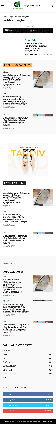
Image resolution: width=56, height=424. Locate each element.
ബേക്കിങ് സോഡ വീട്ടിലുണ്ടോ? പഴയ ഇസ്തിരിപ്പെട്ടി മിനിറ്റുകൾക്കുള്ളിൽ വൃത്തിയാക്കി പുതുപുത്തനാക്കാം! (17, 80)
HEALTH (6, 72)
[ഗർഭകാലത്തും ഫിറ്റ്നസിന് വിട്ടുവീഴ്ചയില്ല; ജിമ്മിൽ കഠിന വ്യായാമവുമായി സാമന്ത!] (43, 122)
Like (50, 394)
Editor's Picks (30, 40)
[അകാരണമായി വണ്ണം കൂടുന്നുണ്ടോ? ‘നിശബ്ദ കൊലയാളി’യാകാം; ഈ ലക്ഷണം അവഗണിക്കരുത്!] (43, 101)
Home (5, 17)
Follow (49, 400)
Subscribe (48, 410)
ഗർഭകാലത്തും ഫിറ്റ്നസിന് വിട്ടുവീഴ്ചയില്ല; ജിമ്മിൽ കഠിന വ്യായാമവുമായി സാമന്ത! (15, 121)
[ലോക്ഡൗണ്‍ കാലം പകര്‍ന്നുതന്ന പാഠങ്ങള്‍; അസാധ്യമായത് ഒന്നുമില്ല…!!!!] (13, 48)
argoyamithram (31, 54)
